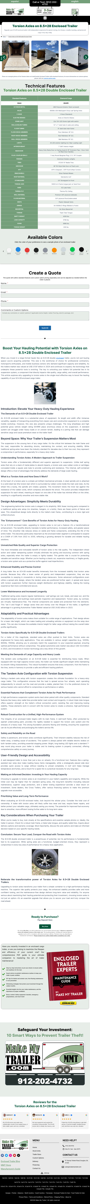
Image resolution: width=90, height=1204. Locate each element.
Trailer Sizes (37, 1154)
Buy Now (45, 926)
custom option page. (50, 78)
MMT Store (6, 1165)
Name (4, 283)
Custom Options (38, 1158)
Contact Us (36, 1168)
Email (3, 292)
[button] (45, 18)
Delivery (35, 1161)
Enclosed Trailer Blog (10, 1161)
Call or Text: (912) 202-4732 (45, 3)
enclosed (60, 358)
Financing (36, 1165)
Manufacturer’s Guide (10, 1169)
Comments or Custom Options (14, 310)
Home (35, 1147)
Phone (4, 301)
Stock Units (37, 1151)
